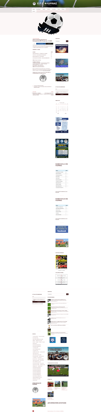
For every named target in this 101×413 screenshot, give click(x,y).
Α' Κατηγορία (35, 85)
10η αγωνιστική (35, 86)
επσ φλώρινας (37, 87)
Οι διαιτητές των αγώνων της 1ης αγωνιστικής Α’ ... (58, 332)
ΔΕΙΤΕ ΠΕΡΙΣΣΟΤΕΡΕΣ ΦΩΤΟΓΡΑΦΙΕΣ (57, 403)
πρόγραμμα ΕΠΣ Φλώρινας (37, 377)
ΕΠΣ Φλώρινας (37, 38)
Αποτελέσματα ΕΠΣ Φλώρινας (38, 339)
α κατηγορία (35, 350)
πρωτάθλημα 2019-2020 (37, 370)
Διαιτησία (54, 9)
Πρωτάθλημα (38, 9)
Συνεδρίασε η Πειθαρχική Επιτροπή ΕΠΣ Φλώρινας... (58, 299)
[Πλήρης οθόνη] (67, 375)
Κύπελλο (48, 9)
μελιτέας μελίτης (36, 363)
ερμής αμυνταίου (36, 360)
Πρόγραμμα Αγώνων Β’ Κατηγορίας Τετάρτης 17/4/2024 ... (59, 310)
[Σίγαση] (66, 375)
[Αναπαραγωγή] (48, 375)
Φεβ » (66, 113)
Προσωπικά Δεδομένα (51, 411)
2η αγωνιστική (41, 336)
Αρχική (34, 9)
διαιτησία (39, 357)
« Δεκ (58, 113)
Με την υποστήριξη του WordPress (59, 411)
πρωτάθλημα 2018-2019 (37, 368)
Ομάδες (44, 9)
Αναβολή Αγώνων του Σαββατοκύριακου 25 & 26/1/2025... (59, 321)
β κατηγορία (41, 356)
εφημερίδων (63, 270)
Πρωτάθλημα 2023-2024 (37, 346)
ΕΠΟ (34, 340)
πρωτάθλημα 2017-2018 (37, 367)
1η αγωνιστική (35, 336)
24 (58, 110)
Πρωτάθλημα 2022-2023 (46, 70)
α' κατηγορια (39, 86)
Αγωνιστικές (38, 85)
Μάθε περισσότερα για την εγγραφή (37, 303)
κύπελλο (42, 360)
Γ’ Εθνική (63, 9)
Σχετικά (34, 11)
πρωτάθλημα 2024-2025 (37, 373)
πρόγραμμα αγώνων (36, 378)
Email (33, 296)
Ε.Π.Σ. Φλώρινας (47, 3)
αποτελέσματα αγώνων (44, 86)
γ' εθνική (34, 357)
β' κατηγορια (35, 356)
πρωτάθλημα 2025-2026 (37, 374)
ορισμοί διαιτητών (36, 364)
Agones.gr (64, 284)
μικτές (42, 363)
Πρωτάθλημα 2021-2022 (37, 344)
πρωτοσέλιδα (60, 270)
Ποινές (59, 9)
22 (67, 109)
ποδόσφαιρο (42, 364)
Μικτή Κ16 (35, 343)
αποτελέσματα (35, 353)
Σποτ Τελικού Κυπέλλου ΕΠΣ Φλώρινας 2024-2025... (58, 325)
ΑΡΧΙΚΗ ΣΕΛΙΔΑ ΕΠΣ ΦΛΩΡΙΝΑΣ (36, 383)
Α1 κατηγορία (35, 337)
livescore (66, 284)
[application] (58, 370)
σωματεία (35, 380)
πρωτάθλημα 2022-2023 (37, 371)
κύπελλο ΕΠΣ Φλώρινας (37, 361)
